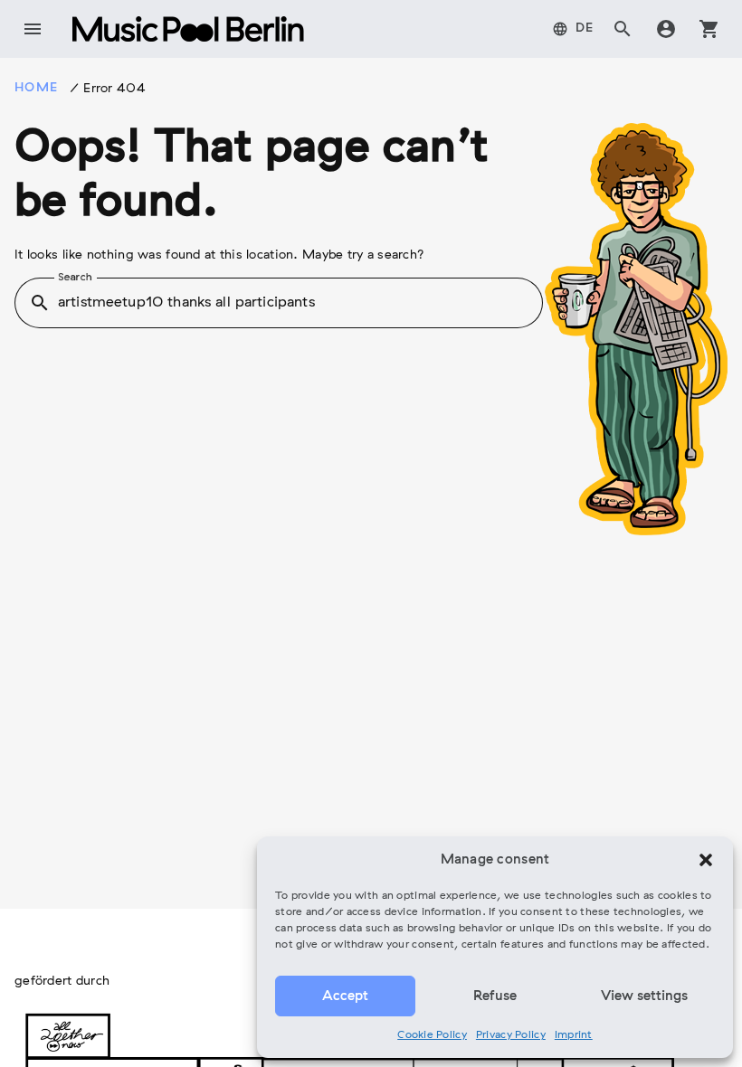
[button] (706, 860)
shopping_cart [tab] (709, 29)
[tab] (573, 29)
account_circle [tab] (666, 29)
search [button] (40, 303)
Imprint (574, 1035)
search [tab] (622, 29)
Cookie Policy (432, 1035)
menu (32, 29)
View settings (644, 996)
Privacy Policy (511, 1035)
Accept (345, 996)
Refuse (495, 996)
